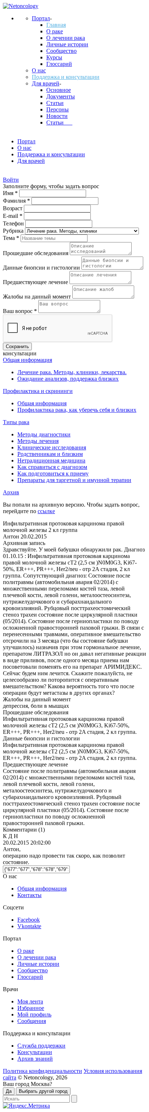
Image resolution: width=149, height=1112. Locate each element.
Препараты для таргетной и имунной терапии (74, 480)
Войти (11, 180)
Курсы (54, 57)
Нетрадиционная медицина (51, 460)
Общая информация (27, 360)
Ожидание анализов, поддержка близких (68, 379)
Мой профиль (34, 1014)
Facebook (28, 920)
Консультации (34, 1052)
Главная (56, 25)
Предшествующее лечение (36, 282)
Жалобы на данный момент (37, 296)
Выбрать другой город (43, 1091)
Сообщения (31, 1021)
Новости (57, 116)
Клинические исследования (51, 447)
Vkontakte (29, 926)
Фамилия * (17, 201)
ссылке (46, 511)
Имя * (11, 193)
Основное (58, 90)
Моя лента (30, 1001)
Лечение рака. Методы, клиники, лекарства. (72, 372)
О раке (54, 31)
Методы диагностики (44, 434)
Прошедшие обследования (36, 253)
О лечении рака (65, 38)
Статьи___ (59, 122)
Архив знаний (35, 1059)
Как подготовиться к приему (53, 473)
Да (9, 1091)
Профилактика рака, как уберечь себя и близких (76, 410)
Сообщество (61, 51)
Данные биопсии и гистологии (42, 268)
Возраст (13, 208)
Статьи (55, 103)
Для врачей (45, 83)
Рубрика (14, 231)
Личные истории (67, 44)
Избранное (30, 1008)
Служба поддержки (41, 1046)
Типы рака (16, 422)
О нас (39, 70)
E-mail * (13, 216)
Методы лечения (38, 441)
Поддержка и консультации (65, 77)
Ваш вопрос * (20, 311)
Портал (41, 18)
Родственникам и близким (50, 454)
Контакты (29, 895)
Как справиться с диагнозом (52, 467)
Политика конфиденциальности (42, 1071)
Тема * (12, 238)
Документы (60, 96)
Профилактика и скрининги (38, 391)
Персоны (57, 109)
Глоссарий (59, 64)
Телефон (14, 223)
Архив (11, 492)
